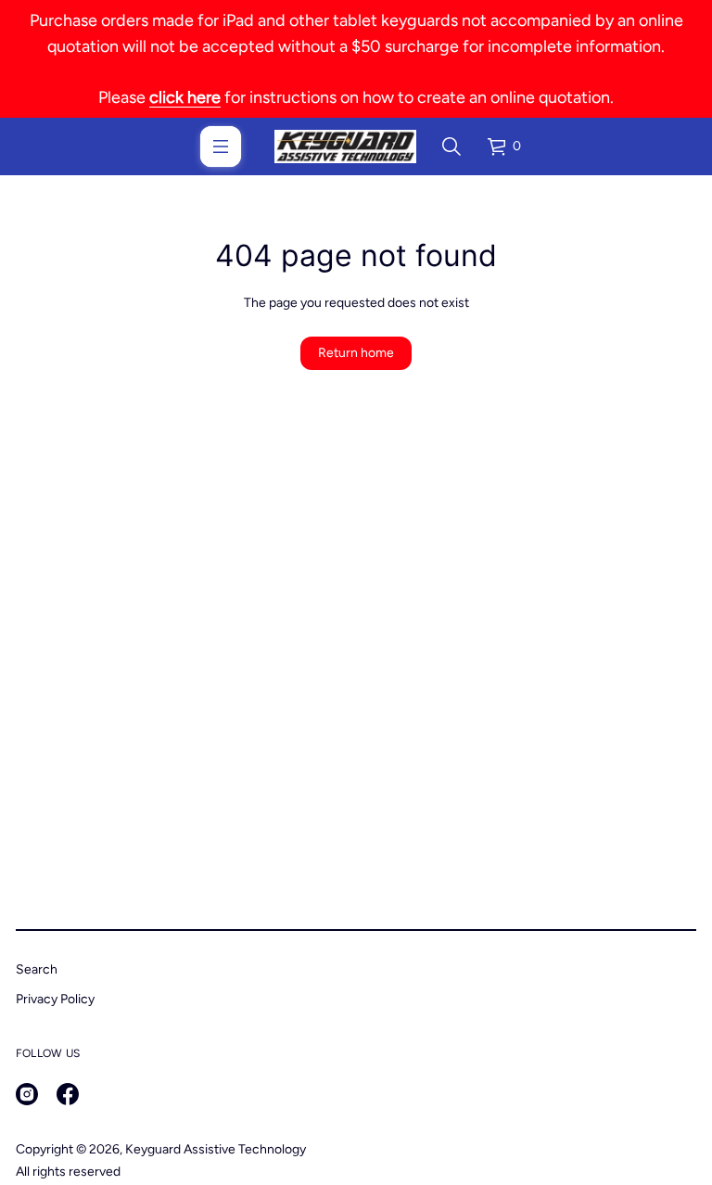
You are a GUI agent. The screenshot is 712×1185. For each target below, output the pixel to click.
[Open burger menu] (220, 146)
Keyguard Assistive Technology (215, 1149)
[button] (451, 146)
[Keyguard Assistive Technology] (344, 146)
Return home (356, 353)
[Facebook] (67, 1094)
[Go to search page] (451, 146)
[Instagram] (26, 1094)
